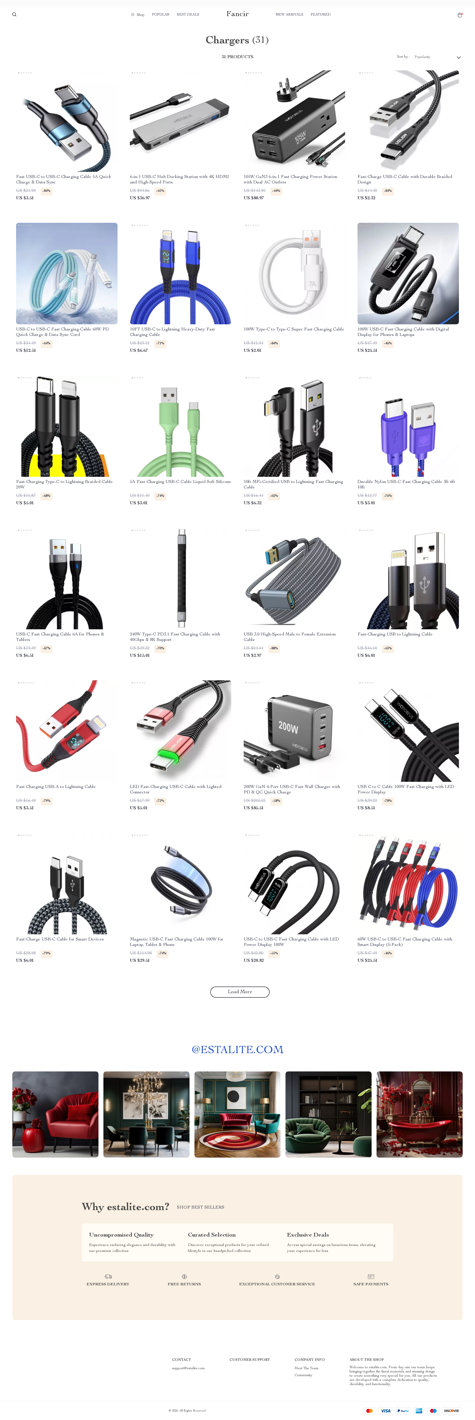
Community (303, 1375)
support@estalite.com (188, 1368)
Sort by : (403, 57)
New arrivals (289, 15)
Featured (321, 15)
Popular (160, 15)
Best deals (188, 15)
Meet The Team (307, 1368)
